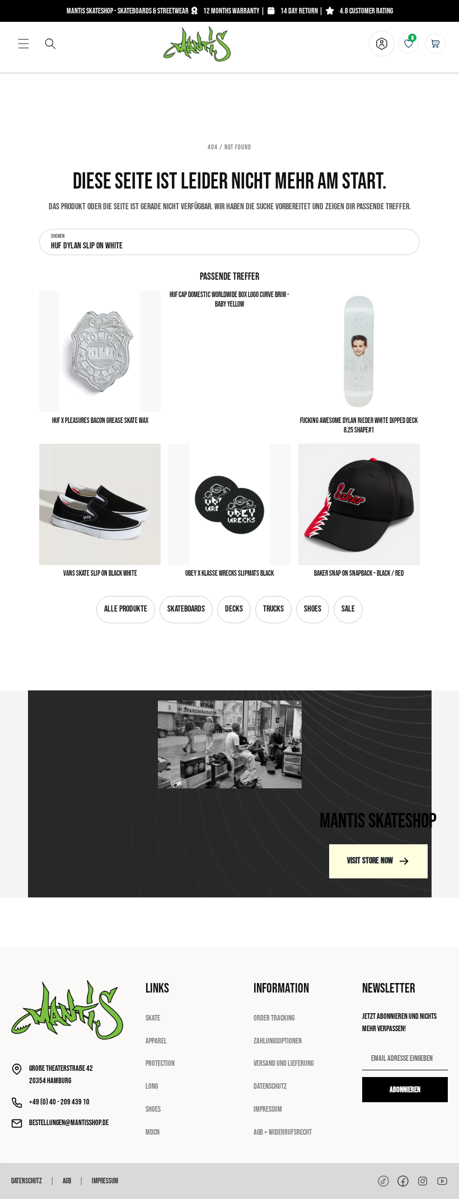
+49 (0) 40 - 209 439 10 (59, 1102)
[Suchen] (50, 43)
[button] (23, 43)
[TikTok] (383, 1181)
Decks (234, 609)
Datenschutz (270, 1086)
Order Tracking (274, 1018)
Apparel (156, 1041)
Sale (348, 609)
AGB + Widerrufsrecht (283, 1132)
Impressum (268, 1109)
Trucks (273, 609)
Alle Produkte (125, 609)
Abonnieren (405, 1089)
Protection (160, 1063)
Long (152, 1086)
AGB (67, 1181)
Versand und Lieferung (283, 1063)
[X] (422, 1181)
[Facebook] (403, 1181)
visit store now (370, 860)
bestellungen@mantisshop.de (69, 1122)
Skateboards (186, 609)
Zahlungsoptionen (278, 1041)
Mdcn (153, 1132)
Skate (153, 1018)
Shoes (312, 609)
